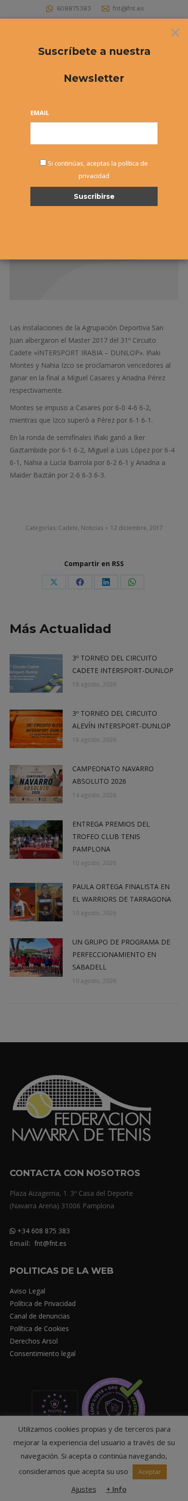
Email (39, 112)
